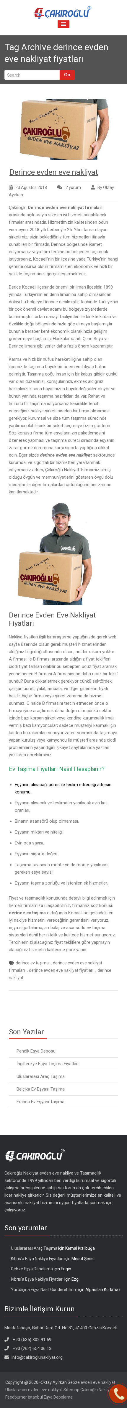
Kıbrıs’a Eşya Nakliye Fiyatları (37, 1258)
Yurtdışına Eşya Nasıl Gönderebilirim (44, 1289)
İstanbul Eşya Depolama (50, 1397)
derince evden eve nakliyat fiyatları (61, 970)
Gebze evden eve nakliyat (91, 1382)
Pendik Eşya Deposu (36, 1051)
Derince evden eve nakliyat (53, 172)
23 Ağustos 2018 (31, 187)
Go (67, 75)
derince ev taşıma (32, 963)
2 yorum (73, 188)
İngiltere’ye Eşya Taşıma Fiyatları (48, 1063)
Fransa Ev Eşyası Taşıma (40, 1101)
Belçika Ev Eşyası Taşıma (41, 1089)
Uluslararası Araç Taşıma (41, 1076)
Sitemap (71, 1389)
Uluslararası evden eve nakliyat (34, 1389)
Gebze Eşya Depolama (32, 1269)
